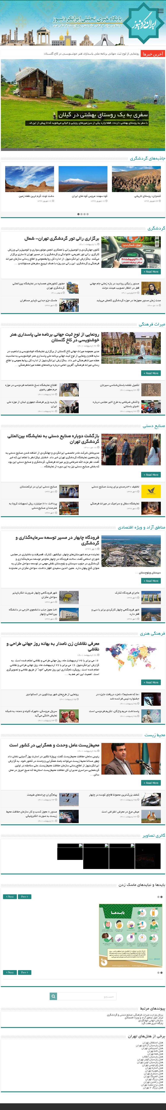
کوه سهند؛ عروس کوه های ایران (89, 196)
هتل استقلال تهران (153, 1042)
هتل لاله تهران (155, 1051)
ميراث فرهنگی (152, 324)
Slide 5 (91, 149)
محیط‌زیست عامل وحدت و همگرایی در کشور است (54, 745)
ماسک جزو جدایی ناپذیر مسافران (38, 300)
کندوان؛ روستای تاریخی (147, 196)
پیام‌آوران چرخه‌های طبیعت (42, 795)
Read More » (151, 271)
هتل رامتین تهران (153, 1082)
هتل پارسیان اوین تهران (150, 1062)
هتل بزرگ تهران (154, 1079)
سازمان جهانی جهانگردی (150, 1020)
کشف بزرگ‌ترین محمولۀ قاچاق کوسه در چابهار (114, 795)
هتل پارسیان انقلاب (152, 1056)
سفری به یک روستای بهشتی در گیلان (103, 115)
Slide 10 (9, 149)
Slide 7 (58, 149)
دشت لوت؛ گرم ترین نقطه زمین (36, 196)
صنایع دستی (154, 426)
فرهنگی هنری (152, 633)
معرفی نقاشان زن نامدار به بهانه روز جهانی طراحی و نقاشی (103, 53)
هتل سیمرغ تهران (153, 1073)
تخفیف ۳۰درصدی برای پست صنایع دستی (115, 487)
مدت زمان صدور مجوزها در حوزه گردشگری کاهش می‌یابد (129, 300)
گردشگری (156, 228)
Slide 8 (42, 149)
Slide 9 (25, 149)
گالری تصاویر (153, 835)
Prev (24, 897)
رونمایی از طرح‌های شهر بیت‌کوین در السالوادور (52, 694)
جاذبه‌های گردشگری (147, 158)
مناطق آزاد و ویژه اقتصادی (141, 527)
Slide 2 (140, 149)
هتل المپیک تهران (153, 1076)
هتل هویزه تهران (154, 1071)
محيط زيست (155, 735)
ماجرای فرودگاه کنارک (127, 593)
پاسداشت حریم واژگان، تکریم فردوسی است (114, 711)
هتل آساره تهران (154, 1068)
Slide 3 (124, 149)
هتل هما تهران (155, 1054)
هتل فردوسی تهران (152, 1065)
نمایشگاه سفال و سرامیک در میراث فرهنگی (114, 503)
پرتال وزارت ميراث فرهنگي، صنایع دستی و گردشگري (135, 1015)
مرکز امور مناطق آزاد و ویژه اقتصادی (144, 1017)
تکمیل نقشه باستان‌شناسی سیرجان (119, 385)
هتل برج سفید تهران (152, 1085)
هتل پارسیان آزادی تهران (149, 1045)
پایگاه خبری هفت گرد (152, 1023)
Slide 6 (75, 149)
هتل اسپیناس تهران (152, 1048)
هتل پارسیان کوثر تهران (150, 1059)
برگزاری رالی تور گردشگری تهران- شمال (61, 238)
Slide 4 (107, 149)
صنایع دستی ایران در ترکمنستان (38, 487)
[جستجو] (53, 996)
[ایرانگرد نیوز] (83, 23)
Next (10, 897)
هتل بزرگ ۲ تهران (153, 1087)
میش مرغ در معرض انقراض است (120, 812)
